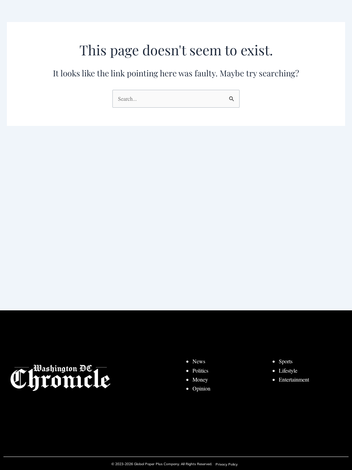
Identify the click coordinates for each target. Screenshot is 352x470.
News (198, 361)
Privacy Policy (227, 464)
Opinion (201, 388)
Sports (286, 361)
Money (200, 379)
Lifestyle (288, 370)
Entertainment (294, 379)
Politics (200, 370)
